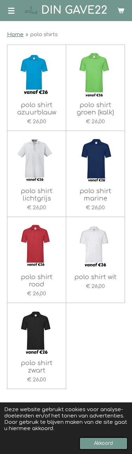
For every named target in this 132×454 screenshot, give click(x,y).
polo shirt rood (36, 281)
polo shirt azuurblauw (36, 108)
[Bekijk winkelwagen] (120, 11)
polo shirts (44, 35)
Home (15, 35)
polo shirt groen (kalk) (95, 108)
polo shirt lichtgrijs (36, 194)
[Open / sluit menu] (11, 11)
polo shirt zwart (36, 367)
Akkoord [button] (103, 443)
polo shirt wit (95, 277)
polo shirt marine (95, 194)
